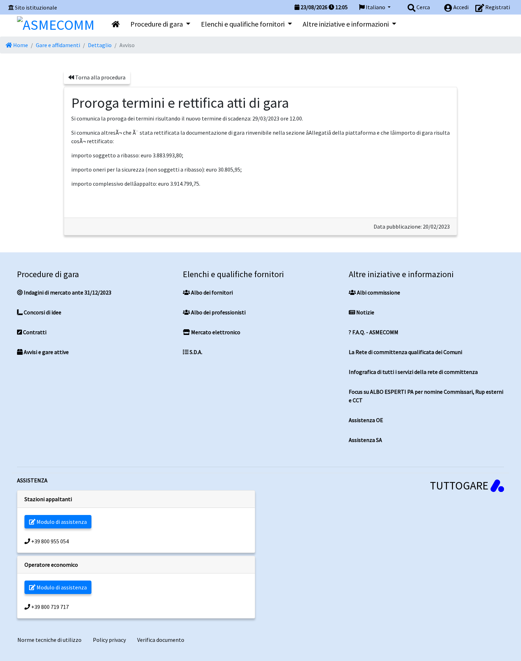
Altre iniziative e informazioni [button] (346, 23)
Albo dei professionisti (218, 312)
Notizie (364, 312)
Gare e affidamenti (58, 45)
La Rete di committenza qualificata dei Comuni (405, 351)
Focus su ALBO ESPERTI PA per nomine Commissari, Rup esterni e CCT (426, 396)
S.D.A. (195, 351)
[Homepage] (56, 23)
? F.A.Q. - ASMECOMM (373, 332)
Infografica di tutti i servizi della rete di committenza (413, 371)
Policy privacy (109, 639)
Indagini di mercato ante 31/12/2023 (67, 292)
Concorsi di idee (42, 312)
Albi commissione (378, 292)
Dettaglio (100, 45)
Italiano (375, 7)
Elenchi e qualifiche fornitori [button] (243, 23)
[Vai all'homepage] (115, 24)
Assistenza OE (366, 420)
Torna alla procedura (99, 77)
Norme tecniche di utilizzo (49, 639)
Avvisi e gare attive (46, 351)
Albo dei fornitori (211, 292)
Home (20, 45)
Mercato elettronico (215, 332)
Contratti (34, 332)
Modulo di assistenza (61, 521)
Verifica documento (160, 639)
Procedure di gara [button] (157, 23)
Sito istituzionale (36, 7)
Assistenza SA (365, 439)
